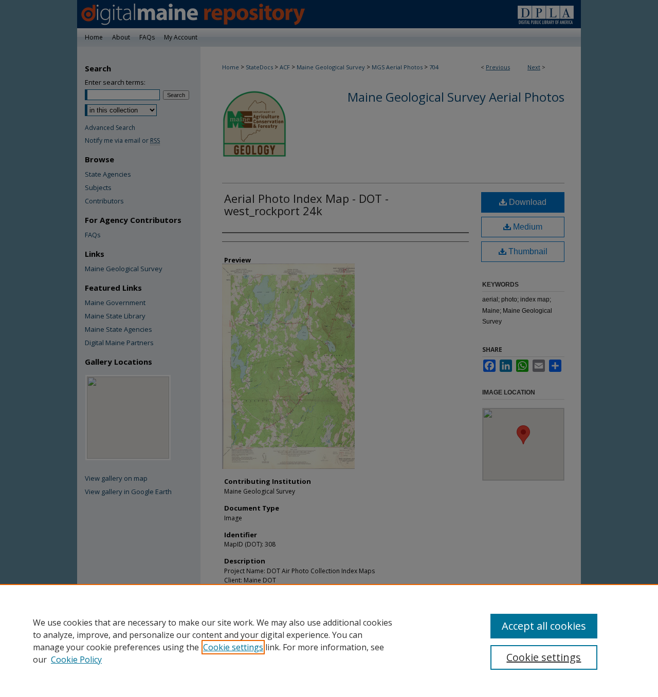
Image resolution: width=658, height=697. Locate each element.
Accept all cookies (544, 626)
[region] (329, 640)
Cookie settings (233, 647)
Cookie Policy (76, 659)
